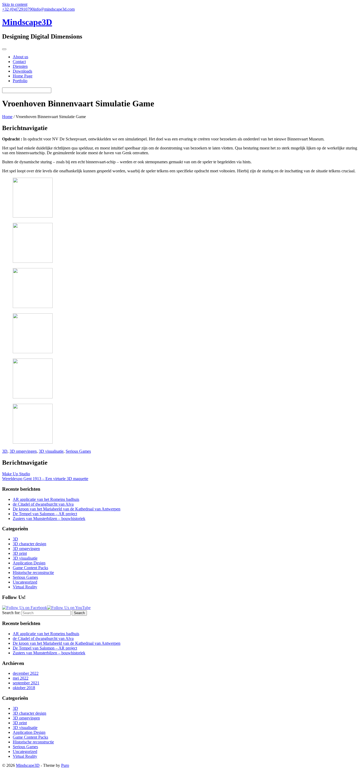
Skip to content (14, 4)
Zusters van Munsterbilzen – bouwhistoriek (49, 518)
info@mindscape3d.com (54, 9)
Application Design (29, 563)
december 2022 (26, 673)
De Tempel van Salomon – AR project (45, 513)
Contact (19, 61)
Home (7, 116)
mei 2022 (20, 678)
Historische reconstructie (33, 572)
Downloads (22, 71)
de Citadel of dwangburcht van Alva (43, 504)
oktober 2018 (24, 687)
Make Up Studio (16, 474)
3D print (20, 553)
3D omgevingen (23, 451)
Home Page (22, 76)
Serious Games (78, 451)
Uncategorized (25, 582)
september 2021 (26, 683)
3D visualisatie (51, 451)
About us (20, 57)
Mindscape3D (28, 765)
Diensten (20, 66)
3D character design (29, 544)
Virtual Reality (25, 587)
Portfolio (20, 80)
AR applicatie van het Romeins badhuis (46, 499)
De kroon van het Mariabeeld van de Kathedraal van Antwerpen (66, 509)
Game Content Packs (30, 567)
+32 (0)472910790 (18, 9)
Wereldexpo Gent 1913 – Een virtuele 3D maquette (45, 478)
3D (4, 451)
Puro (65, 765)
